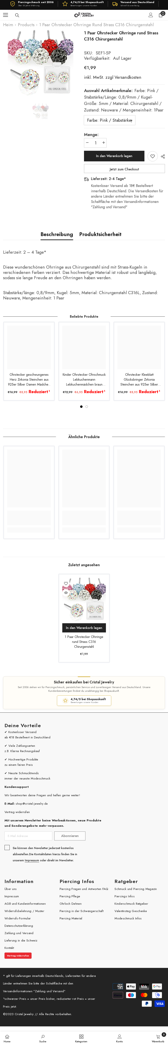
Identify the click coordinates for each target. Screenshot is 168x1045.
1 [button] (81, 406)
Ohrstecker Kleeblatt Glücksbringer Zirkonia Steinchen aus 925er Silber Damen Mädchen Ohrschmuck (139, 379)
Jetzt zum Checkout (124, 169)
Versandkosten (127, 77)
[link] (29, 518)
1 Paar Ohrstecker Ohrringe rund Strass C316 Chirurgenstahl (84, 641)
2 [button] (86, 406)
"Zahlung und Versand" (49, 991)
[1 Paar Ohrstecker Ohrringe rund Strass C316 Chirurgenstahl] (84, 599)
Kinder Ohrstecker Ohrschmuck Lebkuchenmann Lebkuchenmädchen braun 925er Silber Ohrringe (84, 379)
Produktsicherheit (100, 234)
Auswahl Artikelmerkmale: (123, 100)
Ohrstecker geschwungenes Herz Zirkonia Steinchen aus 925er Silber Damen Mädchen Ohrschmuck (29, 379)
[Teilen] (161, 156)
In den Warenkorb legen (114, 156)
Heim (8, 24)
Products (26, 24)
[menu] (5, 14)
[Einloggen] (151, 15)
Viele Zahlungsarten (21, 746)
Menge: (91, 134)
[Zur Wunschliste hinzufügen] (153, 156)
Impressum (32, 860)
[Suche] (17, 15)
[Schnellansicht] (66, 592)
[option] (40, 63)
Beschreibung (57, 234)
